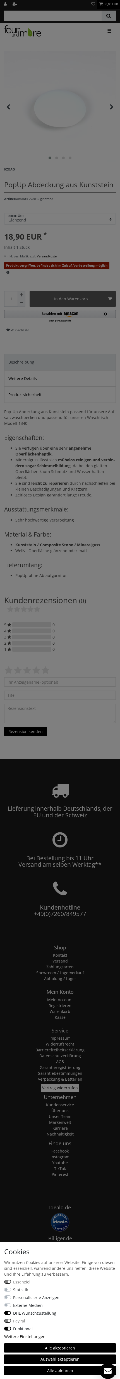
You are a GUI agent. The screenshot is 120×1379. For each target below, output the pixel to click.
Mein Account (60, 999)
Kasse (60, 1017)
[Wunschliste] (93, 4)
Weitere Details (22, 378)
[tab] (60, 362)
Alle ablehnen (60, 1370)
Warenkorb (60, 1011)
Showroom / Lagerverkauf (60, 972)
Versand (60, 961)
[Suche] (109, 16)
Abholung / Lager (60, 978)
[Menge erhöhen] (21, 295)
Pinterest (60, 1174)
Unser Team (60, 1116)
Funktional (23, 1328)
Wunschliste (19, 330)
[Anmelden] (6, 4)
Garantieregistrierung (60, 1067)
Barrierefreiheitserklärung (60, 1049)
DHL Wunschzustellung (34, 1313)
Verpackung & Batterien (60, 1079)
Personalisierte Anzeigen (36, 1297)
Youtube (60, 1162)
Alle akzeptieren (60, 1348)
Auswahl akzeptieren (60, 1359)
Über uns (60, 1110)
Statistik (20, 1289)
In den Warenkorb (71, 298)
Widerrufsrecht (60, 1044)
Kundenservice (60, 1104)
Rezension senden (25, 731)
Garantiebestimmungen (60, 1073)
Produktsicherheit (25, 394)
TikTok (60, 1168)
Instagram (60, 1156)
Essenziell (22, 1282)
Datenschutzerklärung (60, 1055)
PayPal (19, 1321)
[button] (60, 316)
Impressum (60, 1038)
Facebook (60, 1151)
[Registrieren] (15, 4)
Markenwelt (60, 1122)
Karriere (60, 1128)
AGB (60, 1061)
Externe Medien (28, 1305)
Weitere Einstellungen (24, 1336)
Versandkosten (47, 256)
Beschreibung (21, 362)
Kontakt (60, 955)
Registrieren (60, 1005)
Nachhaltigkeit (60, 1134)
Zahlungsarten (60, 966)
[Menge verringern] (21, 303)
